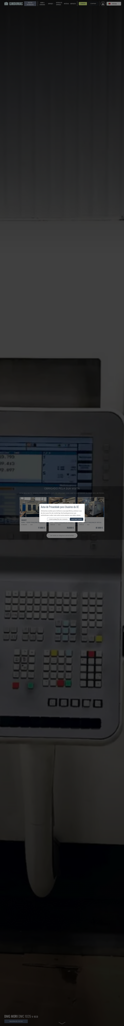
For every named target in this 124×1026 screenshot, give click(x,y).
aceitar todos (76, 519)
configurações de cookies (58, 519)
